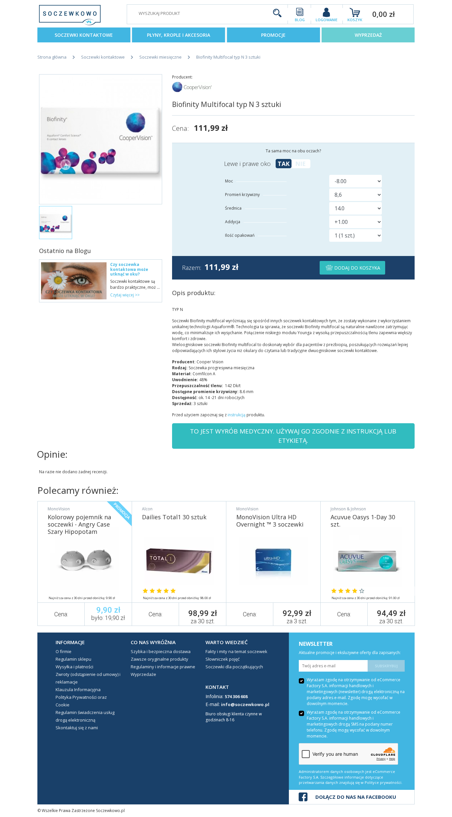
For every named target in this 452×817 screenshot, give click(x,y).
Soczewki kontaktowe (84, 35)
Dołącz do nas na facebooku (355, 796)
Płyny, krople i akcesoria (178, 35)
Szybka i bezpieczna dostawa (161, 651)
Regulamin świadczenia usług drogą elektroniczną (85, 716)
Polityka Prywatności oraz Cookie (81, 701)
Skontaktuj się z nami (77, 728)
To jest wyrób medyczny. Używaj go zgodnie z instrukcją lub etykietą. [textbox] (293, 436)
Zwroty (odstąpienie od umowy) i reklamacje (88, 678)
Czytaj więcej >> (125, 295)
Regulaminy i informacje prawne (163, 667)
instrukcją (237, 415)
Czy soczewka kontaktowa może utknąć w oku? (129, 269)
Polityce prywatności (383, 782)
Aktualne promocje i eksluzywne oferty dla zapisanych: (350, 652)
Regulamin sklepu (73, 659)
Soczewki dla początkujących (234, 667)
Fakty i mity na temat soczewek (236, 651)
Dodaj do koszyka (356, 268)
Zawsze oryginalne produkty (159, 659)
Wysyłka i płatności (74, 667)
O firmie (63, 651)
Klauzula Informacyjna (78, 689)
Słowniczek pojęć (222, 659)
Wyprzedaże (143, 674)
